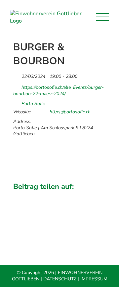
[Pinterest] (80, 196)
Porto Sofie (33, 104)
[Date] (16, 75)
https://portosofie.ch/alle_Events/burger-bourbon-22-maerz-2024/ (58, 90)
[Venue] (16, 102)
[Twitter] (34, 196)
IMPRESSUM (93, 279)
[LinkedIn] (49, 196)
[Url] (16, 86)
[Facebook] (18, 196)
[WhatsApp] (65, 196)
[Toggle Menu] (102, 17)
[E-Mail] (95, 196)
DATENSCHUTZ (59, 279)
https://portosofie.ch (70, 112)
